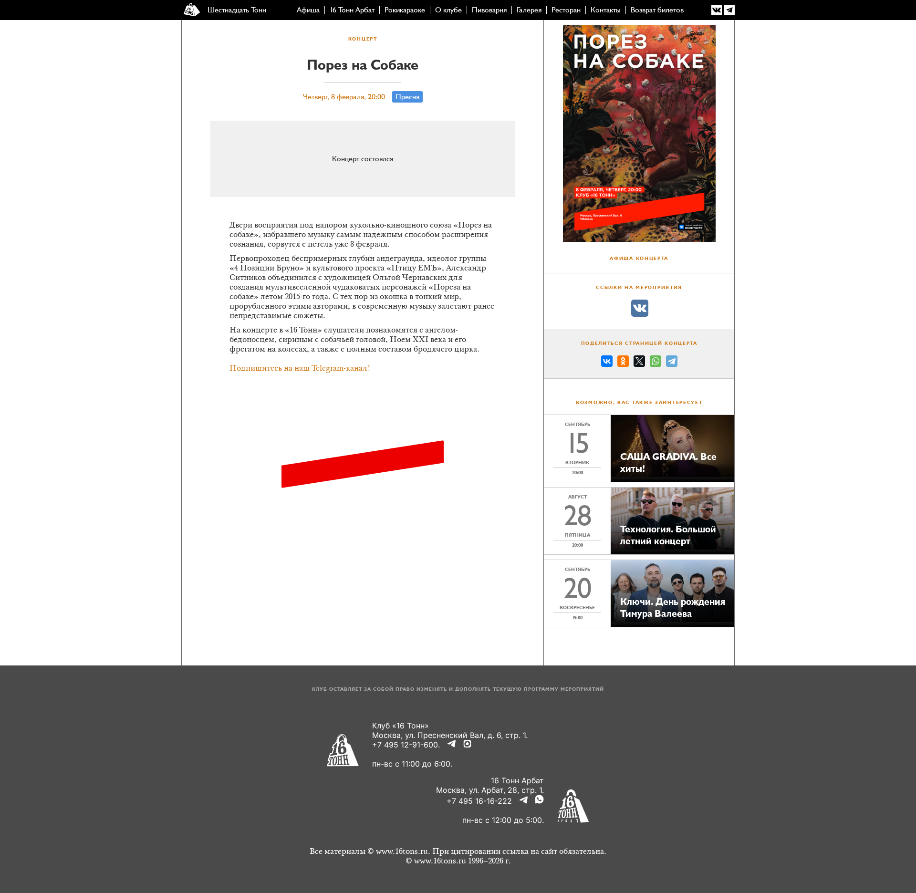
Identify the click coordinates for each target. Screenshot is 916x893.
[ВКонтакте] (607, 362)
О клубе (448, 10)
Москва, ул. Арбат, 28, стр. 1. (490, 790)
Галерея (529, 10)
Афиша (308, 10)
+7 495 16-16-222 (479, 801)
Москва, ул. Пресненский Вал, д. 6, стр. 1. (450, 735)
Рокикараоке (405, 10)
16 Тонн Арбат (352, 10)
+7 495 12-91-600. (406, 744)
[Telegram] (672, 362)
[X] (639, 362)
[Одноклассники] (623, 362)
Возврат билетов (657, 10)
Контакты (606, 10)
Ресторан (566, 10)
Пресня (407, 97)
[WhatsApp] (655, 362)
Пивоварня (489, 10)
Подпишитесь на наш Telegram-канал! (300, 369)
